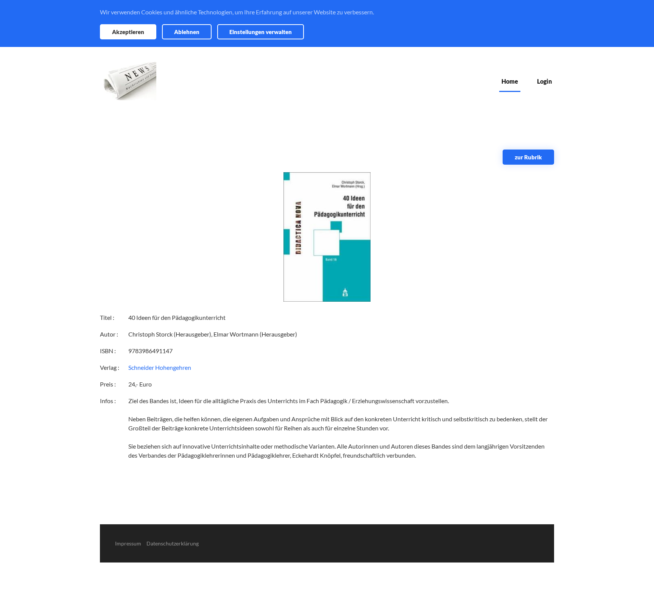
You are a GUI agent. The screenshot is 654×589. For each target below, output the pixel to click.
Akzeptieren (128, 31)
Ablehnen (186, 31)
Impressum (128, 543)
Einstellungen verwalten (260, 31)
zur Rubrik (528, 157)
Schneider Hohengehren (159, 367)
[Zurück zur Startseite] (128, 81)
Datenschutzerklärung (172, 543)
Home (509, 81)
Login (544, 81)
